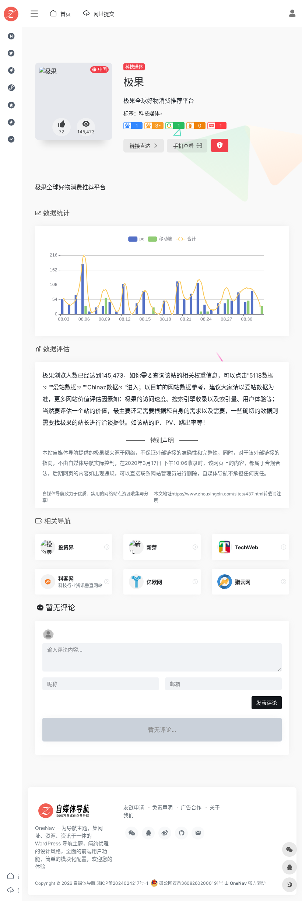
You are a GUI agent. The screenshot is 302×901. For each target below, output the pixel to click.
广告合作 (191, 807)
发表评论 (266, 703)
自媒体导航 (84, 883)
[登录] (292, 14)
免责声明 (162, 807)
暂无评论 (60, 607)
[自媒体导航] (68, 813)
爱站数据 (65, 387)
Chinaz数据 (102, 387)
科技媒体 (134, 67)
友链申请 (133, 807)
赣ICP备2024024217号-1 (122, 883)
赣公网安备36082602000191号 (190, 883)
